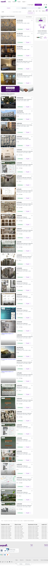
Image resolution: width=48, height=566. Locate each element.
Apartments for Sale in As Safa (32, 536)
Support (23, 1)
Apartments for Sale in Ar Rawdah (33, 535)
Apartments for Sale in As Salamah (33, 538)
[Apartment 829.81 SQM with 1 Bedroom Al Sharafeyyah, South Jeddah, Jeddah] (8, 359)
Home (2, 520)
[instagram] (0, 561)
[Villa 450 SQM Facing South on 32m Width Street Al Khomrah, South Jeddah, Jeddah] (8, 70)
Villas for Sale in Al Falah (18, 527)
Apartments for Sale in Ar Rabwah (33, 534)
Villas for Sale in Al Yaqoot (19, 531)
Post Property (30, 4)
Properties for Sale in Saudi (8, 520)
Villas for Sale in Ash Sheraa (19, 535)
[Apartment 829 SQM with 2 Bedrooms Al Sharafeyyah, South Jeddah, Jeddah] (8, 422)
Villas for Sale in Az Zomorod (19, 536)
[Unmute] (14, 268)
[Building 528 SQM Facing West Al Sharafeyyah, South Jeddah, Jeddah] (8, 146)
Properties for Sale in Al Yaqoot (6, 530)
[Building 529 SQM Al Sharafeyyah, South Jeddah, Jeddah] (8, 357)
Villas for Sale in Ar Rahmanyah (19, 532)
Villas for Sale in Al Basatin (19, 526)
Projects (19, 1)
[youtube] (9, 561)
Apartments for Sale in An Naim (33, 531)
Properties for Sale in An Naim (5, 531)
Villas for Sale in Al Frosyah (19, 528)
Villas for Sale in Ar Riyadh (19, 534)
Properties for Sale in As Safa (5, 536)
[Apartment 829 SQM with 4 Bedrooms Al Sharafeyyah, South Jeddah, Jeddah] (8, 514)
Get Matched (45, 37)
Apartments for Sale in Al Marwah (33, 528)
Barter (42, 7)
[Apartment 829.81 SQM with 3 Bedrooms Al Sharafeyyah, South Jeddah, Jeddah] (8, 252)
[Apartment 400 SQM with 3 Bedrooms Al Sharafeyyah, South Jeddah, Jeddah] (8, 265)
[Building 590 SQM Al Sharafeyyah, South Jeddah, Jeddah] (8, 120)
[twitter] (11, 561)
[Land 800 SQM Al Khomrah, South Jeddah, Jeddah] (8, 30)
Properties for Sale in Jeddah (18, 520)
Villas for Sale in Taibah (18, 538)
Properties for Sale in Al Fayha (5, 527)
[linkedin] (7, 561)
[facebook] (5, 561)
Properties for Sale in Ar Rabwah (6, 534)
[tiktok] (2, 561)
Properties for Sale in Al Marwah (6, 528)
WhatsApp (21, 29)
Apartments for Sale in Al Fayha (33, 527)
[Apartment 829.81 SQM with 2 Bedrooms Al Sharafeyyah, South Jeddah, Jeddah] (8, 160)
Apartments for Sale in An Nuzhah (33, 532)
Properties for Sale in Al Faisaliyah (6, 526)
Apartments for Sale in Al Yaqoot (33, 530)
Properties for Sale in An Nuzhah (6, 532)
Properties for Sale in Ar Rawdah (6, 535)
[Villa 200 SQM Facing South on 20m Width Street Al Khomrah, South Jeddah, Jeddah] (8, 84)
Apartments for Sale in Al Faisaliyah (33, 526)
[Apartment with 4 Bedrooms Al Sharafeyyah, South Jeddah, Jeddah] (8, 291)
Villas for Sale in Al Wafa (18, 530)
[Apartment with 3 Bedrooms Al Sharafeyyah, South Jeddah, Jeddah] (8, 319)
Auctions (14, 1)
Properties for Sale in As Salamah (6, 538)
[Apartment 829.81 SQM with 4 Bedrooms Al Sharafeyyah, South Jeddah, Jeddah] (8, 199)
